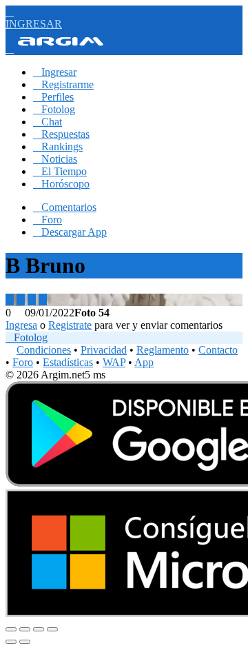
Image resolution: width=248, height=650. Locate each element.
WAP (114, 362)
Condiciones (44, 350)
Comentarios (64, 207)
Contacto (218, 350)
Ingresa (21, 325)
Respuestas (61, 134)
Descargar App (70, 232)
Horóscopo (61, 184)
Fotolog (54, 109)
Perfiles (53, 97)
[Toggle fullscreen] (38, 629)
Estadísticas (68, 362)
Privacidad (104, 350)
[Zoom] (52, 629)
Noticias (55, 159)
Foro (47, 219)
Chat (47, 122)
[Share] (24, 629)
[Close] (11, 629)
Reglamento (162, 350)
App (144, 362)
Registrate (70, 325)
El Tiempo (60, 171)
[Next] (24, 642)
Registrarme (63, 84)
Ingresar (54, 72)
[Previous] (11, 642)
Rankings (58, 146)
